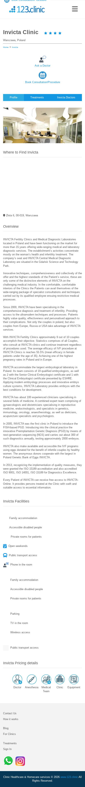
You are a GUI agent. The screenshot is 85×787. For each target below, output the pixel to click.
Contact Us (10, 713)
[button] (75, 9)
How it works (10, 719)
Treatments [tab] (37, 97)
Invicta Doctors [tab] (66, 97)
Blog (5, 728)
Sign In (7, 749)
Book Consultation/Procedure (42, 82)
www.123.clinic (69, 777)
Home (6, 47)
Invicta (15, 47)
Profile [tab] (13, 97)
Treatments (10, 743)
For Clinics (9, 734)
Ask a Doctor (42, 65)
